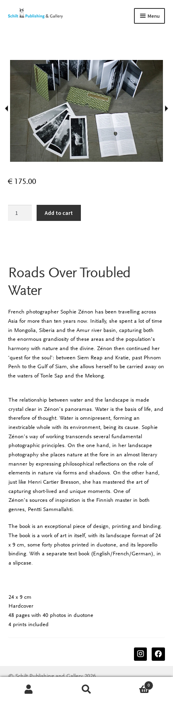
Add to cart (59, 212)
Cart (132, 683)
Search (86, 689)
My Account (29, 689)
